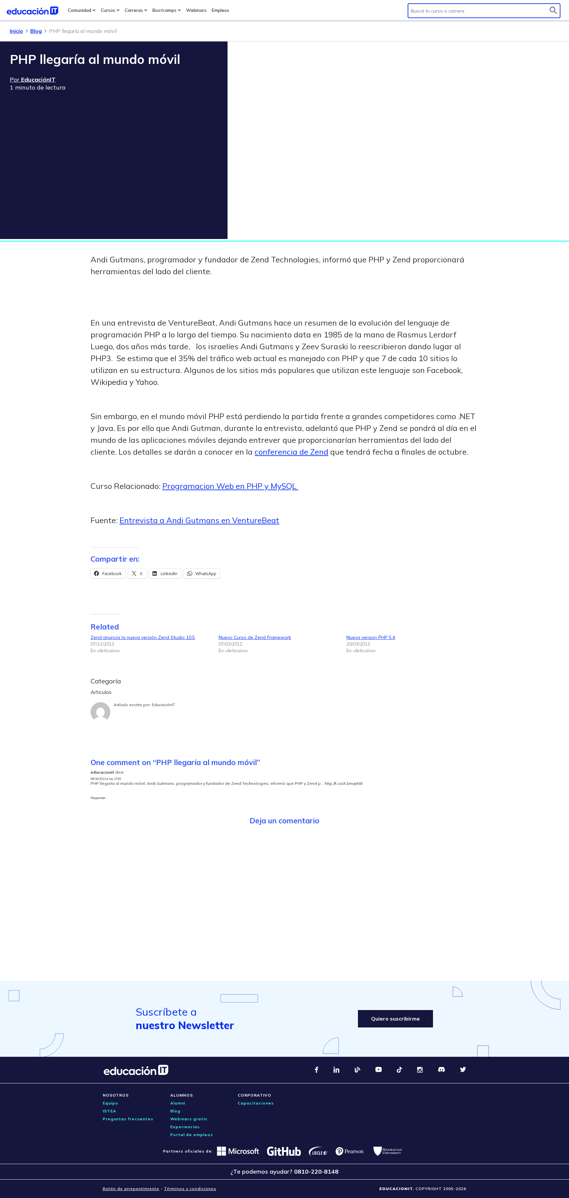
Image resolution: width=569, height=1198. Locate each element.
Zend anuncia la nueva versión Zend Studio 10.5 (143, 637)
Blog (36, 31)
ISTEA (109, 1110)
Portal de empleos (191, 1134)
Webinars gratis (188, 1118)
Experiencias (185, 1126)
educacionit (102, 772)
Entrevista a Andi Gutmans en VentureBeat (199, 520)
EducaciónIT (163, 704)
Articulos (101, 692)
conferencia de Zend (291, 452)
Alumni (177, 1103)
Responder (98, 798)
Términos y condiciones (190, 1188)
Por (33, 79)
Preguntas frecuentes (128, 1118)
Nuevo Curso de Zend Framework (255, 637)
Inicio (16, 31)
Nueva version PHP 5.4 (370, 637)
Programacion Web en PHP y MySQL (230, 486)
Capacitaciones (256, 1103)
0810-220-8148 (316, 1171)
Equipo (110, 1103)
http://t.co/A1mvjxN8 (343, 783)
